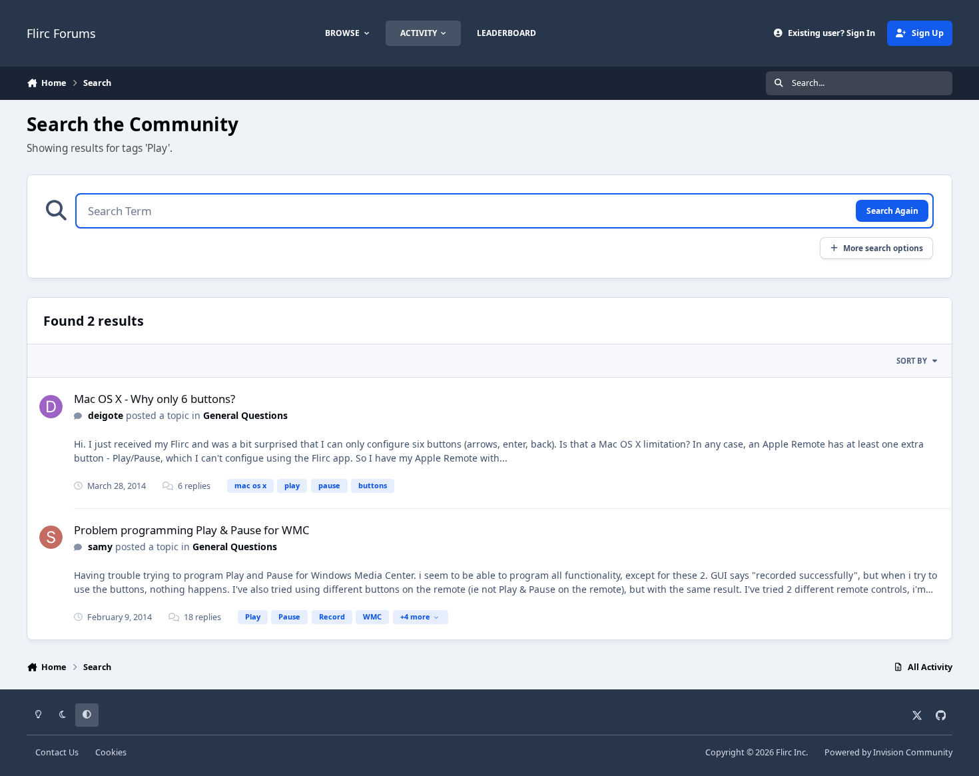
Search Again (892, 210)
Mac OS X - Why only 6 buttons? (154, 398)
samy (100, 546)
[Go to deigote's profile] (51, 406)
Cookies (111, 752)
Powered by (888, 752)
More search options (883, 247)
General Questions (245, 415)
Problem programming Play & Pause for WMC (192, 530)
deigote (105, 415)
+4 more (415, 616)
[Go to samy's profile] (51, 537)
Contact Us (57, 752)
